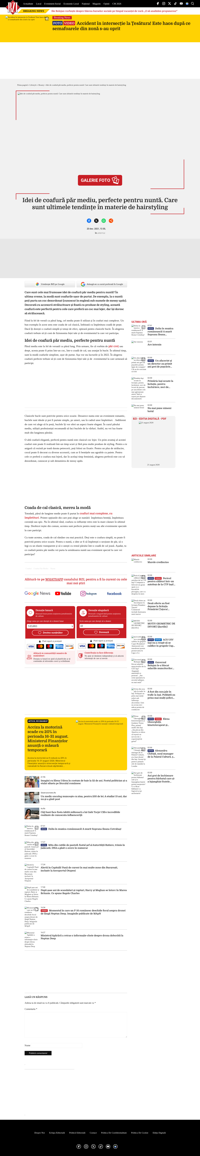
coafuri (29, 569)
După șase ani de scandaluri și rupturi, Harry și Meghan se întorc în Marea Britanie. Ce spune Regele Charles (84, 892)
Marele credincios (158, 562)
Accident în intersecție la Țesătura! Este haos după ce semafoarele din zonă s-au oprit (121, 26)
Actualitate (28, 3)
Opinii (106, 3)
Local (38, 3)
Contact (93, 1133)
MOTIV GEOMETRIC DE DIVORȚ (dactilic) (161, 625)
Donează (104, 632)
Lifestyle (33, 85)
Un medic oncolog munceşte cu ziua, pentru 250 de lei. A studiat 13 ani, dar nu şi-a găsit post (84, 798)
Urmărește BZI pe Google (53, 284)
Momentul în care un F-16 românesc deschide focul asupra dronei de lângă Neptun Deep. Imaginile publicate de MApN (83, 912)
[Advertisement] (76, 691)
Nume (27, 1045)
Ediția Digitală (159, 1133)
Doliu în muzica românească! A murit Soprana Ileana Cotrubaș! (81, 829)
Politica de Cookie (139, 1133)
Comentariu (31, 1009)
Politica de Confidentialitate (114, 1133)
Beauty (41, 85)
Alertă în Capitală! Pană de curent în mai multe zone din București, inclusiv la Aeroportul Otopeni (79, 869)
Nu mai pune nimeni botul (159, 410)
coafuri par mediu (41, 569)
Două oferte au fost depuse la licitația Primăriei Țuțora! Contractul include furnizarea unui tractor (161, 606)
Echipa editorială (57, 1133)
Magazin (97, 3)
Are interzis (154, 344)
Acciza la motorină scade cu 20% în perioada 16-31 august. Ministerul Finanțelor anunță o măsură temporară (48, 738)
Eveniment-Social (52, 3)
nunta (52, 569)
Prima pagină (22, 85)
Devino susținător (53, 632)
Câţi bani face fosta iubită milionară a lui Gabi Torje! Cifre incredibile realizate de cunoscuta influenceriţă (80, 813)
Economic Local (71, 3)
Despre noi (39, 1133)
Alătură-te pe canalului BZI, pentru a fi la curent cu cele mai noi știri (76, 581)
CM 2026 (116, 3)
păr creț (113, 346)
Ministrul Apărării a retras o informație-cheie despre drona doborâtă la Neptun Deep (82, 937)
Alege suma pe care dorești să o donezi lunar (45, 621)
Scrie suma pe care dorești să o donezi (95, 621)
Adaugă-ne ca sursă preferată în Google (105, 284)
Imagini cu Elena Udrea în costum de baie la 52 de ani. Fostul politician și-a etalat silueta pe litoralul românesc (84, 782)
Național (86, 3)
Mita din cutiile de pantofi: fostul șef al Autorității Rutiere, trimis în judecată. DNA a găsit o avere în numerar (83, 846)
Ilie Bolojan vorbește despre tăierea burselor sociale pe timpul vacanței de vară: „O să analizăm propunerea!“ (114, 11)
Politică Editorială (77, 1133)
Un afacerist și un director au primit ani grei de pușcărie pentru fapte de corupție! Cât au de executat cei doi (160, 363)
